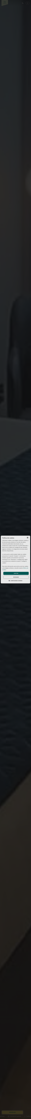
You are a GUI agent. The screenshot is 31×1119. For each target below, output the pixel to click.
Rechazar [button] (16, 577)
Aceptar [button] (16, 573)
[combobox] (27, 537)
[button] (15, 581)
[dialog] (15, 559)
